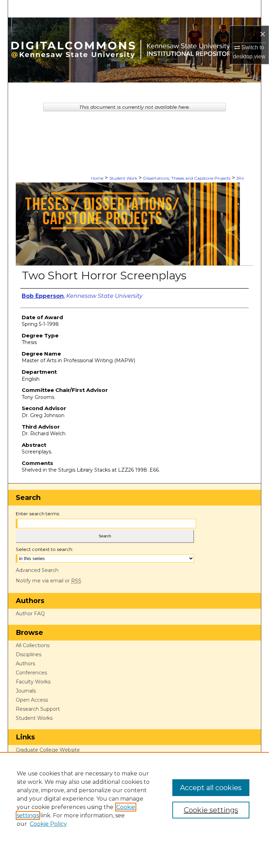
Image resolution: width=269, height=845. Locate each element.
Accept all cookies (211, 787)
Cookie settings (211, 810)
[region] (134, 798)
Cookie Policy (48, 824)
